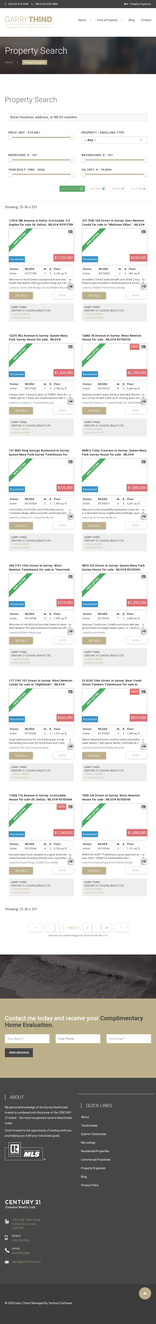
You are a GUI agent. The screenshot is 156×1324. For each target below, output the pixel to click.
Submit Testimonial (93, 1134)
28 (106, 927)
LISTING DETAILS (21, 295)
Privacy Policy (90, 1185)
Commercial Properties (96, 1159)
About (85, 1117)
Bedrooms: (22, 155)
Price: (24, 132)
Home (9, 62)
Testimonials (89, 1125)
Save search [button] (71, 189)
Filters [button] (136, 189)
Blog (132, 20)
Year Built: (26, 169)
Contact (146, 20)
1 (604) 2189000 (20, 314)
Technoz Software (60, 1303)
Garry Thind (22, 1303)
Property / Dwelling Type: (103, 132)
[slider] (10, 137)
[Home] (28, 22)
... (50, 927)
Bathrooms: (97, 155)
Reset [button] (116, 189)
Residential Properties (95, 1151)
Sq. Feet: (96, 169)
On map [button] (96, 189)
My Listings (88, 1142)
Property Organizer (140, 4)
